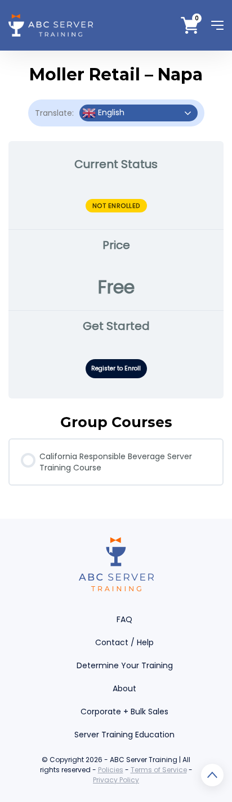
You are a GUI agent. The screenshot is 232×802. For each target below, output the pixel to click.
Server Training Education (124, 734)
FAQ (124, 619)
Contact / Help (124, 642)
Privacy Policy (116, 780)
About (124, 688)
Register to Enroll (116, 368)
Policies (110, 769)
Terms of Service (159, 769)
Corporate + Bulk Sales (124, 711)
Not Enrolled (116, 205)
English (110, 112)
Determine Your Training (125, 665)
